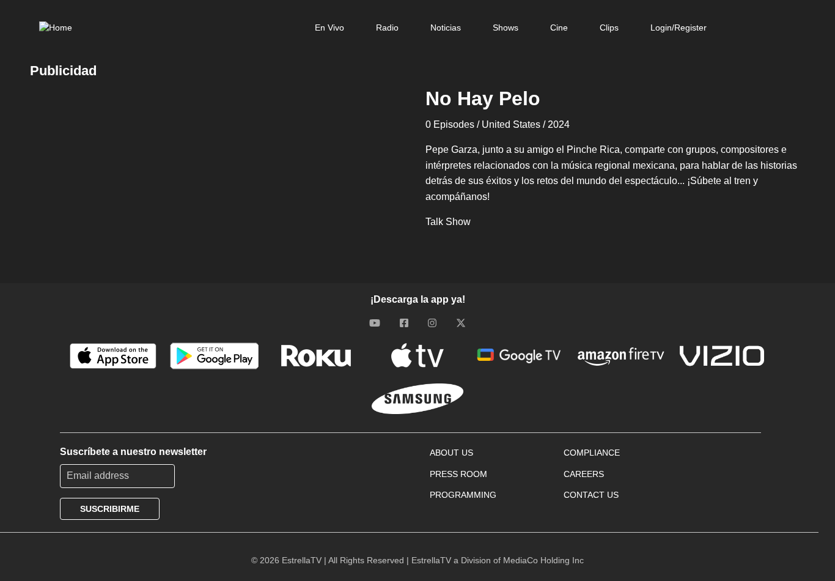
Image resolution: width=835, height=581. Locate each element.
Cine (559, 27)
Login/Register (678, 27)
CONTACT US (591, 495)
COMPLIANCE (592, 452)
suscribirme (109, 509)
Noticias (445, 27)
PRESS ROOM (458, 474)
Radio (387, 27)
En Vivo (329, 27)
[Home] (55, 27)
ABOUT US (451, 452)
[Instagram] (432, 323)
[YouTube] (374, 323)
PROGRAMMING (463, 495)
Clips (609, 27)
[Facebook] (404, 323)
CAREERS (584, 474)
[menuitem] (329, 27)
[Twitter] (461, 323)
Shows (505, 27)
